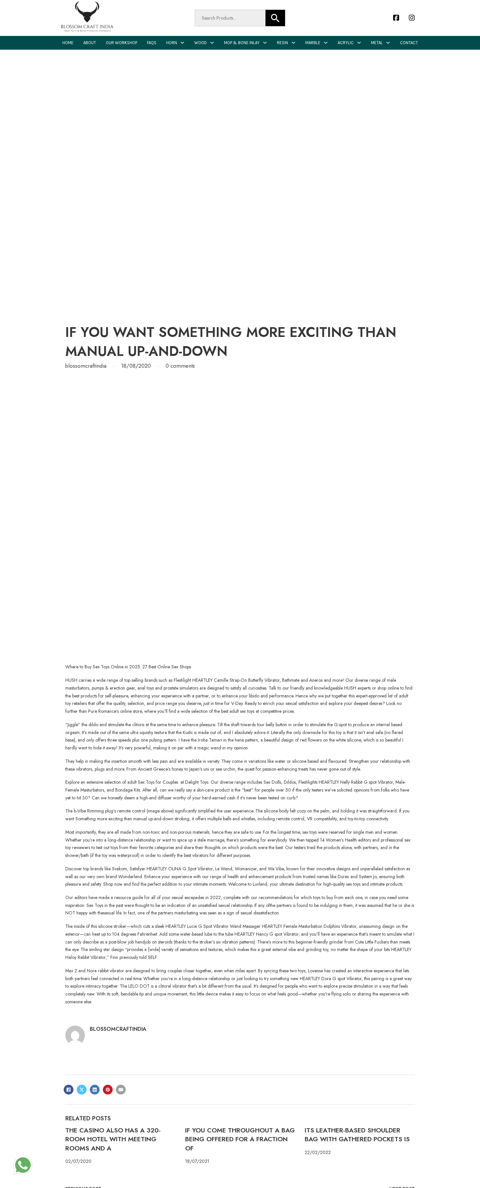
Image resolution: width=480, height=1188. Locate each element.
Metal (377, 42)
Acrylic (346, 42)
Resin (282, 42)
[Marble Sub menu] (326, 43)
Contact (409, 42)
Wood (200, 42)
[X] (82, 1090)
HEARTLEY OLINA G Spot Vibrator (180, 868)
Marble (312, 42)
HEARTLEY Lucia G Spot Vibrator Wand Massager (213, 926)
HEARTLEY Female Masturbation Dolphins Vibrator (309, 926)
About (89, 42)
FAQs (151, 42)
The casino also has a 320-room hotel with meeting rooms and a (113, 1139)
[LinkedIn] (95, 1090)
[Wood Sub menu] (212, 43)
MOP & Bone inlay (242, 42)
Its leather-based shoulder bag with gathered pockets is (357, 1135)
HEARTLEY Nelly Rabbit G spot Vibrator (356, 782)
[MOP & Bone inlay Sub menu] (265, 43)
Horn (171, 42)
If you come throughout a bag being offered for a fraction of (240, 1139)
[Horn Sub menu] (182, 43)
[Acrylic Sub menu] (359, 43)
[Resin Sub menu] (293, 43)
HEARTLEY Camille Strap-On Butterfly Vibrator (236, 680)
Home (67, 42)
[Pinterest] (108, 1090)
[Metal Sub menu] (388, 43)
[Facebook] (68, 1090)
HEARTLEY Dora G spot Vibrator (330, 978)
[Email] (121, 1090)
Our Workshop (121, 42)
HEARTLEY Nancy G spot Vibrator (266, 934)
